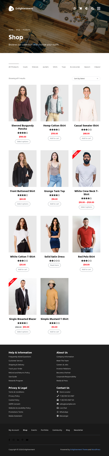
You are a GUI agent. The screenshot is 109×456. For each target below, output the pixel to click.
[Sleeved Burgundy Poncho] (23, 103)
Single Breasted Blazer (22, 319)
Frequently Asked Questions (20, 356)
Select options (22, 141)
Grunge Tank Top (54, 191)
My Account (14, 430)
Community (57, 430)
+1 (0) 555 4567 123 (66, 400)
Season (87, 67)
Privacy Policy (14, 396)
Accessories (75, 67)
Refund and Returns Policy (19, 372)
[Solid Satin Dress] (54, 234)
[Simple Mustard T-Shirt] (54, 296)
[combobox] (86, 78)
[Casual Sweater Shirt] (86, 103)
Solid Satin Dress (55, 256)
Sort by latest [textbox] (79, 78)
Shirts (55, 67)
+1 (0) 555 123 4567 (66, 396)
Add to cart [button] (54, 138)
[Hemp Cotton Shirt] (54, 103)
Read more (54, 265)
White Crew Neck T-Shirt (86, 193)
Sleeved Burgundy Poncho (23, 127)
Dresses (35, 67)
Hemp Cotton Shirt (54, 125)
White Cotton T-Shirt (22, 256)
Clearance (98, 67)
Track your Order (15, 368)
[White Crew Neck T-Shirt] (86, 168)
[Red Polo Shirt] (86, 234)
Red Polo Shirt (86, 256)
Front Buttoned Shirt (22, 191)
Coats (25, 67)
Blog (68, 430)
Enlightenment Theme (79, 449)
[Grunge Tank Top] (54, 168)
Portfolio (45, 430)
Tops (64, 67)
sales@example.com (68, 404)
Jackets (46, 67)
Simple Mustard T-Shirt (54, 319)
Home (11, 29)
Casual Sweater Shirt (86, 125)
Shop (18, 29)
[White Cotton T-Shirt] (23, 234)
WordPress (96, 449)
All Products (14, 67)
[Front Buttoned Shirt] (23, 168)
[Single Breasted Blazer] (23, 296)
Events (34, 430)
